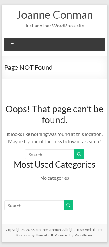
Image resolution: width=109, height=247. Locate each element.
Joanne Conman (54, 14)
